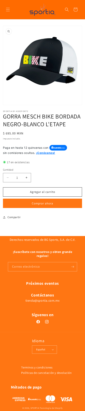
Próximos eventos (42, 283)
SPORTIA (34, 408)
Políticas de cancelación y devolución (46, 373)
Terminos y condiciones (36, 367)
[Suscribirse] (72, 266)
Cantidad (8, 169)
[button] (8, 9)
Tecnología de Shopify (51, 408)
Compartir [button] (14, 217)
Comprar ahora (42, 203)
